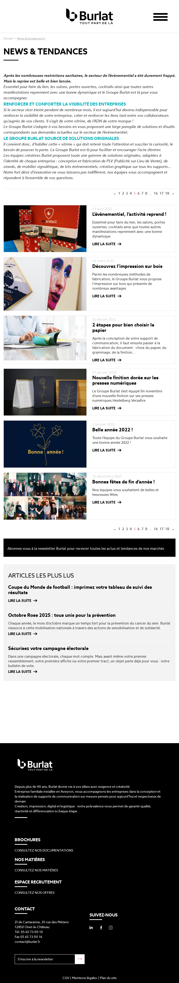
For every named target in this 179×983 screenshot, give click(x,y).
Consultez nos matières (36, 870)
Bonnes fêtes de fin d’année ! (123, 482)
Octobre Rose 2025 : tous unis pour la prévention (62, 615)
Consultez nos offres (35, 893)
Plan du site (108, 978)
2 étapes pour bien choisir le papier (123, 327)
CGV (65, 978)
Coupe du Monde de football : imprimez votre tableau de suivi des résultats (80, 590)
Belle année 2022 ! (112, 430)
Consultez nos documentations (44, 850)
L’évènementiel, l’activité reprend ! (129, 214)
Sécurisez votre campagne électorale (48, 648)
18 (167, 193)
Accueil (8, 38)
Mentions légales (84, 978)
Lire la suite (103, 244)
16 (156, 193)
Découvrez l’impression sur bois (127, 266)
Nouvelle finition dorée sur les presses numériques (125, 380)
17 (161, 193)
